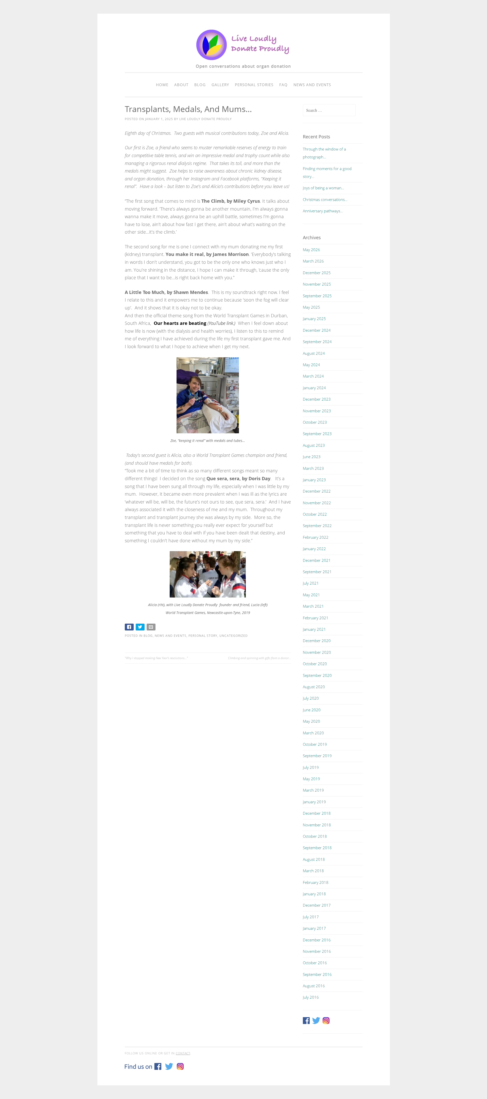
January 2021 (314, 629)
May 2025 (311, 307)
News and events (312, 84)
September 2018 (317, 847)
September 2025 (317, 295)
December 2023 (317, 399)
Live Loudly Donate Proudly (205, 119)
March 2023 (313, 468)
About (181, 84)
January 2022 (314, 548)
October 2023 (315, 422)
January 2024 (314, 387)
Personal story (202, 636)
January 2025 (314, 318)
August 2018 (314, 859)
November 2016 (317, 951)
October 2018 (315, 836)
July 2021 (311, 583)
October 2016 (315, 962)
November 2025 (317, 284)
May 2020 (311, 721)
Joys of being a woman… (323, 187)
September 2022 (317, 525)
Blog (200, 84)
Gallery (220, 84)
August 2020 (314, 686)
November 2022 (317, 502)
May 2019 (311, 778)
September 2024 (317, 341)
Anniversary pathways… (323, 210)
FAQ (283, 84)
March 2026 (313, 261)
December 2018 (317, 813)
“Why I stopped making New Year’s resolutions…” (156, 658)
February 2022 (315, 537)
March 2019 (313, 790)
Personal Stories (254, 84)
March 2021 (313, 606)
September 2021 (317, 571)
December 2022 (317, 491)
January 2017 (314, 928)
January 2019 (314, 801)
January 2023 (314, 479)
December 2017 (317, 905)
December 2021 (317, 560)
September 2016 (317, 974)
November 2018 (317, 824)
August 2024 (314, 353)
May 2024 (311, 364)
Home (162, 84)
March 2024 (313, 376)
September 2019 (317, 755)
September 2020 (317, 675)
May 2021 (311, 594)
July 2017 (311, 916)
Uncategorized (233, 636)
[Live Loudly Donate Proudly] (243, 71)
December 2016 (317, 939)
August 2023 (314, 445)
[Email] (151, 628)
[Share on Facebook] (130, 628)
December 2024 (317, 330)
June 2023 (312, 456)
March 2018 (313, 870)
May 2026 (311, 249)
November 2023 (317, 410)
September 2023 (317, 433)
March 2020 (313, 732)
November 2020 (317, 652)
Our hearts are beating (180, 323)
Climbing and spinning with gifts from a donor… (259, 658)
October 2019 (315, 744)
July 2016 (311, 997)
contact (183, 1053)
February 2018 (315, 882)
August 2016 (314, 985)
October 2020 (315, 663)
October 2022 (315, 514)
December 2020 (317, 640)
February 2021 (315, 617)
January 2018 (314, 893)
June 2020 (312, 709)
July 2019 (311, 767)
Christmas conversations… (325, 199)
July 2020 (311, 698)
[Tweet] (141, 628)
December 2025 (317, 272)
